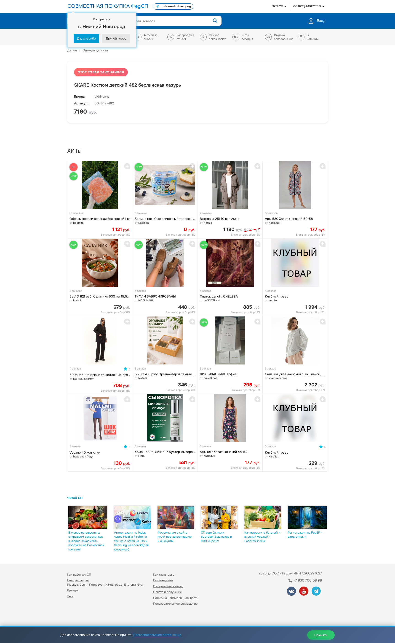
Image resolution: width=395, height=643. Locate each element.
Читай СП (75, 498)
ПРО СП (278, 6)
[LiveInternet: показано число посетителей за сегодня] (77, 617)
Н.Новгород (114, 585)
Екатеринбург (134, 585)
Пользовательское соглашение (175, 604)
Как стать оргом (164, 575)
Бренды (72, 590)
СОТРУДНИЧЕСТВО (307, 6)
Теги (70, 596)
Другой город (116, 38)
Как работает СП (79, 575)
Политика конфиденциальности (175, 598)
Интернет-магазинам (168, 586)
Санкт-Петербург (92, 585)
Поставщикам (163, 580)
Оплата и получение (167, 592)
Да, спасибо (86, 38)
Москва (72, 585)
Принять (321, 635)
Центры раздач (78, 580)
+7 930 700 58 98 (307, 580)
